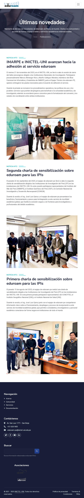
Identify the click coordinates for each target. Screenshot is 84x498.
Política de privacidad (60, 491)
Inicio (35, 37)
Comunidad (10, 402)
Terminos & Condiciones (71, 492)
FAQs (78, 494)
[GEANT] (22, 472)
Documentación (12, 408)
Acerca (8, 398)
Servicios (9, 405)
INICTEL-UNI (19, 491)
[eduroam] (22, 479)
